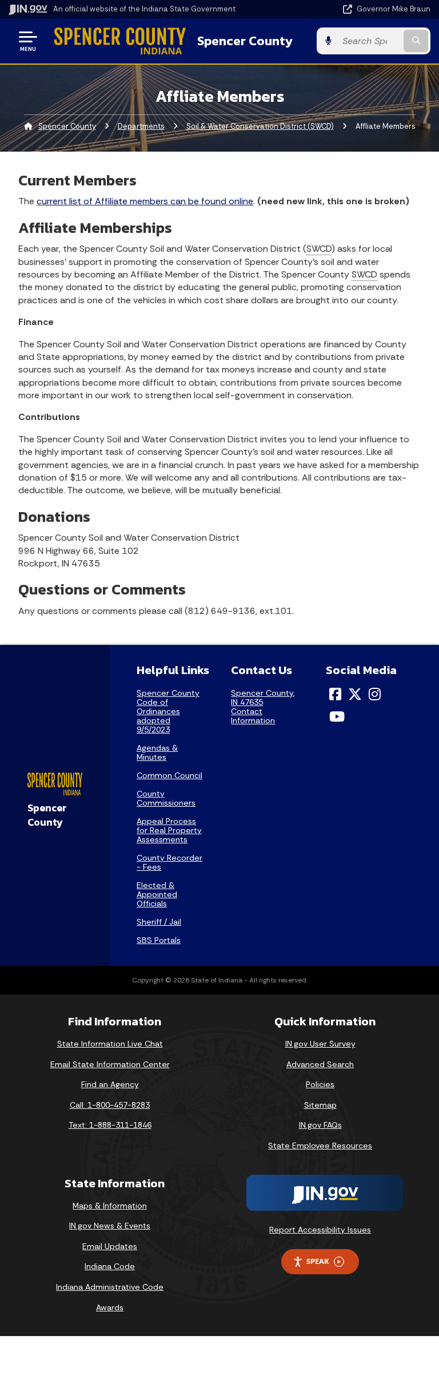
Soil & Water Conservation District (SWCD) (260, 126)
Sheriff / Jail (159, 922)
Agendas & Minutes (157, 752)
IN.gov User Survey (320, 1044)
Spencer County (245, 40)
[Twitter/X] (355, 694)
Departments (141, 126)
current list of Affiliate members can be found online (145, 201)
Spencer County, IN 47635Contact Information (262, 707)
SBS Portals (159, 940)
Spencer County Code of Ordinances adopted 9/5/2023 (168, 711)
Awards (109, 1307)
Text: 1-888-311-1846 (110, 1125)
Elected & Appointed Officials (157, 894)
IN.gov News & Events (109, 1225)
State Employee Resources (320, 1145)
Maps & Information (110, 1205)
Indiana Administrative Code (109, 1287)
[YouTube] (337, 716)
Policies (320, 1084)
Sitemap (320, 1105)
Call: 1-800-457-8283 (110, 1105)
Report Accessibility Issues (320, 1229)
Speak (317, 1261)
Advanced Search (320, 1064)
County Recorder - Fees (169, 862)
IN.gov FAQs (320, 1125)
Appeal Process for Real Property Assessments (169, 830)
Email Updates (109, 1246)
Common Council (169, 775)
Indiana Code (110, 1266)
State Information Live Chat (110, 1044)
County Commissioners (166, 798)
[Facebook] (335, 694)
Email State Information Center (110, 1064)
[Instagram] (375, 694)
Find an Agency (110, 1084)
